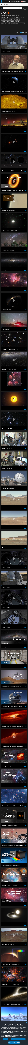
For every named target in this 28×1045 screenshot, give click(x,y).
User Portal (18, 1)
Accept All (5, 1039)
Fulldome (11, 21)
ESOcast (6, 19)
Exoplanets (16, 19)
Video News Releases (6, 29)
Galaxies (17, 21)
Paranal (23, 23)
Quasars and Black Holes (13, 25)
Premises (3, 25)
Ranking (22, 32)
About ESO (8, 15)
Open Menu (5, 4)
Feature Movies (4, 21)
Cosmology (21, 17)
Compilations (14, 17)
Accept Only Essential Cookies (18, 1039)
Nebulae (17, 23)
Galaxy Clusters (5, 23)
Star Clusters (12, 27)
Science (13, 1)
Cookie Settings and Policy (14, 1042)
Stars (18, 27)
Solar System (4, 27)
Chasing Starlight (5, 17)
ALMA (13, 15)
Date (26, 32)
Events (10, 19)
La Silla (12, 23)
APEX (17, 15)
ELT (2, 19)
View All (3, 15)
